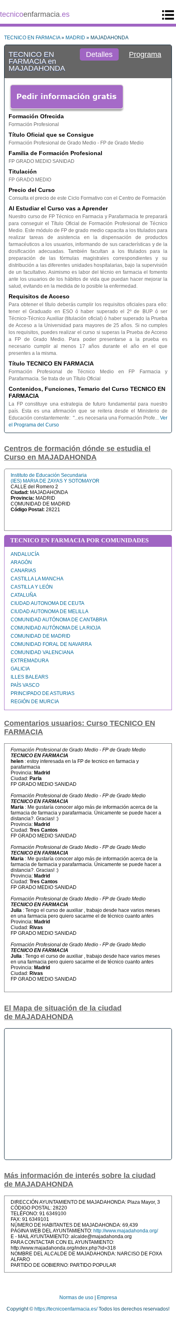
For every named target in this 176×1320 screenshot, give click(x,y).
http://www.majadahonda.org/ (125, 1231)
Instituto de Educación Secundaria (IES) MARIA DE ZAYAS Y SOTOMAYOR (55, 478)
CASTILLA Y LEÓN (32, 587)
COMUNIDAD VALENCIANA (42, 652)
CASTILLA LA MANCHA (37, 579)
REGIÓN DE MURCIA (35, 701)
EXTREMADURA (30, 660)
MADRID (75, 38)
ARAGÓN (21, 562)
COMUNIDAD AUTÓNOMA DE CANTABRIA (59, 620)
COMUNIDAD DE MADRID (40, 636)
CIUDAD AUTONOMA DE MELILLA (49, 611)
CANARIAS (23, 570)
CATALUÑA (23, 595)
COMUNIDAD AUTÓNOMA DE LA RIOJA (56, 628)
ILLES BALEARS (29, 677)
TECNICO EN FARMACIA (32, 38)
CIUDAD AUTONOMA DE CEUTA (47, 603)
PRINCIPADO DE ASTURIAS (42, 693)
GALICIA (20, 669)
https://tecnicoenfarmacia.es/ (65, 1309)
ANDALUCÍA (25, 554)
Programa (145, 54)
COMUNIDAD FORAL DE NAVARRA (51, 644)
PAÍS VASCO (25, 685)
